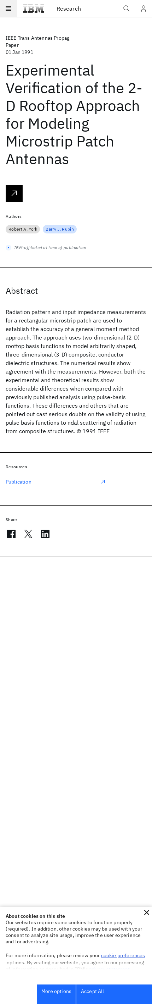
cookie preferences (123, 955)
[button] (146, 912)
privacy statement (109, 969)
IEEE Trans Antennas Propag (37, 38)
